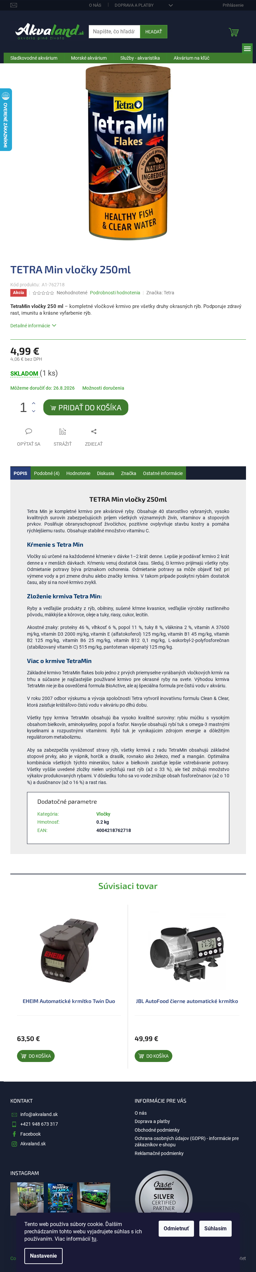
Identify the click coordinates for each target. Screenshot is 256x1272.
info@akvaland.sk (39, 1114)
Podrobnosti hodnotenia (115, 292)
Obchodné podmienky (157, 1130)
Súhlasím (215, 1228)
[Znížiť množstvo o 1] (33, 411)
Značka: (160, 292)
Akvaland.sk (33, 1143)
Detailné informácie (30, 325)
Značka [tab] (128, 473)
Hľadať (153, 31)
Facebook (30, 1134)
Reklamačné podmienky (159, 1153)
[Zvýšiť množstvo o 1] (33, 403)
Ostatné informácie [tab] (163, 473)
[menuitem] (34, 58)
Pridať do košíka (89, 407)
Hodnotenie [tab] (78, 473)
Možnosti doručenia (103, 388)
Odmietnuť (176, 1228)
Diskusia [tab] (105, 473)
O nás (95, 5)
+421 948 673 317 (39, 1124)
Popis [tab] (20, 473)
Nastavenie (43, 1256)
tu (94, 1239)
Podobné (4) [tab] (47, 473)
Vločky (103, 814)
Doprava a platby (134, 5)
